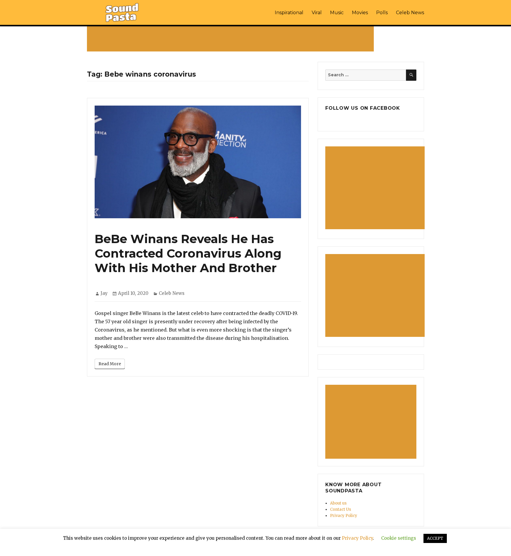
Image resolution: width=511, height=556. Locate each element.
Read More (109, 363)
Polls (382, 12)
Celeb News (410, 12)
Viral (317, 12)
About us (338, 503)
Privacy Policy (343, 515)
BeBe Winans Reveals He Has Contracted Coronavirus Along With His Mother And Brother (188, 253)
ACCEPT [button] (435, 538)
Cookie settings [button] (398, 538)
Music (337, 12)
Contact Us (340, 509)
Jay (104, 293)
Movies (360, 12)
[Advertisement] (231, 38)
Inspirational (289, 12)
